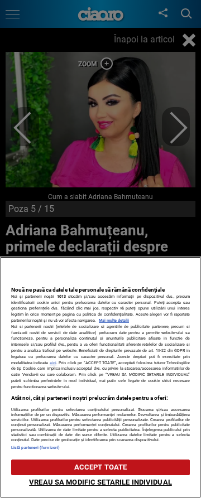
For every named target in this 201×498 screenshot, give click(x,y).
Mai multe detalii (114, 320)
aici (53, 362)
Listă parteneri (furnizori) (35, 447)
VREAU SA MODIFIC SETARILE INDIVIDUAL (100, 482)
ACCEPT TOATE (100, 467)
